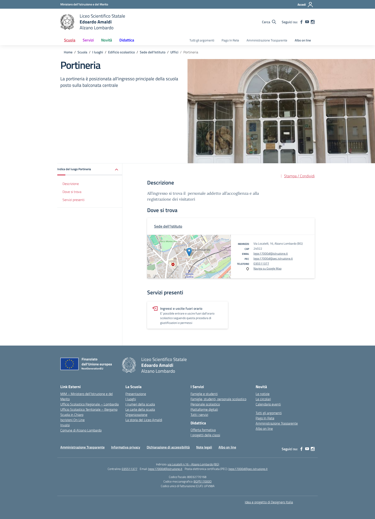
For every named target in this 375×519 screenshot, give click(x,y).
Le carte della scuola (140, 409)
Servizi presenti (73, 199)
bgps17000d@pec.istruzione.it (273, 258)
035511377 (261, 263)
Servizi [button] (88, 40)
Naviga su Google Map (267, 268)
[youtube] (307, 22)
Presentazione (135, 393)
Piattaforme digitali (204, 409)
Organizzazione (136, 414)
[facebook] (301, 22)
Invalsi (65, 425)
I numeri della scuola (140, 404)
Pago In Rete (230, 40)
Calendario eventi (268, 404)
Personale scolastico (205, 404)
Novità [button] (106, 40)
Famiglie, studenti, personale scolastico (218, 399)
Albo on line (303, 40)
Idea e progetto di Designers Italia (269, 502)
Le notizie (263, 393)
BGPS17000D (203, 481)
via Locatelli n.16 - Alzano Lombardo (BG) (193, 464)
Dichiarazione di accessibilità (168, 447)
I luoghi (130, 399)
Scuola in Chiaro (71, 414)
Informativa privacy (125, 447)
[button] (89, 169)
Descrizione (70, 183)
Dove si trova (71, 191)
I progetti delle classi (205, 435)
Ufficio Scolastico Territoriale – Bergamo (88, 409)
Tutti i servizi (199, 414)
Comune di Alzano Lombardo (81, 430)
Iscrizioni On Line (72, 419)
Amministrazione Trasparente (267, 40)
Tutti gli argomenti (201, 40)
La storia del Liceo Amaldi (143, 419)
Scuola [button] (69, 40)
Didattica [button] (126, 40)
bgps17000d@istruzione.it (270, 253)
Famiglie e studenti (204, 393)
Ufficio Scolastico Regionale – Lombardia (89, 404)
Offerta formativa (203, 429)
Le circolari (263, 399)
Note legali (204, 447)
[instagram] (313, 22)
